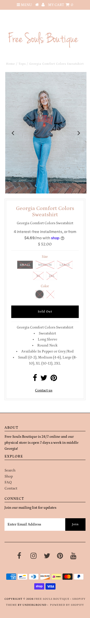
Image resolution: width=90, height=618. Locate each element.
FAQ (8, 482)
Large (65, 265)
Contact (10, 488)
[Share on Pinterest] (53, 379)
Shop (8, 476)
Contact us (43, 390)
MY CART (60, 5)
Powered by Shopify (67, 605)
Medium (45, 265)
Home (10, 64)
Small (25, 265)
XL (38, 276)
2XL (51, 276)
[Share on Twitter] (43, 379)
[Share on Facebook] (35, 379)
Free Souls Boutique (52, 599)
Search (10, 470)
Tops (22, 64)
